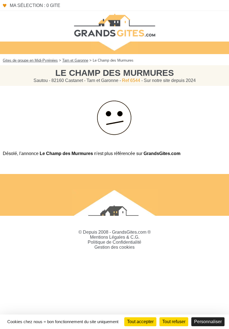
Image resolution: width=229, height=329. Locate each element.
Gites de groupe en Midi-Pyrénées (30, 60)
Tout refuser (173, 321)
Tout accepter (140, 321)
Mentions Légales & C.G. (114, 237)
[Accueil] (114, 25)
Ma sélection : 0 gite (35, 5)
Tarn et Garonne (75, 60)
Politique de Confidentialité (114, 242)
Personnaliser (208, 321)
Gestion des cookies (114, 247)
